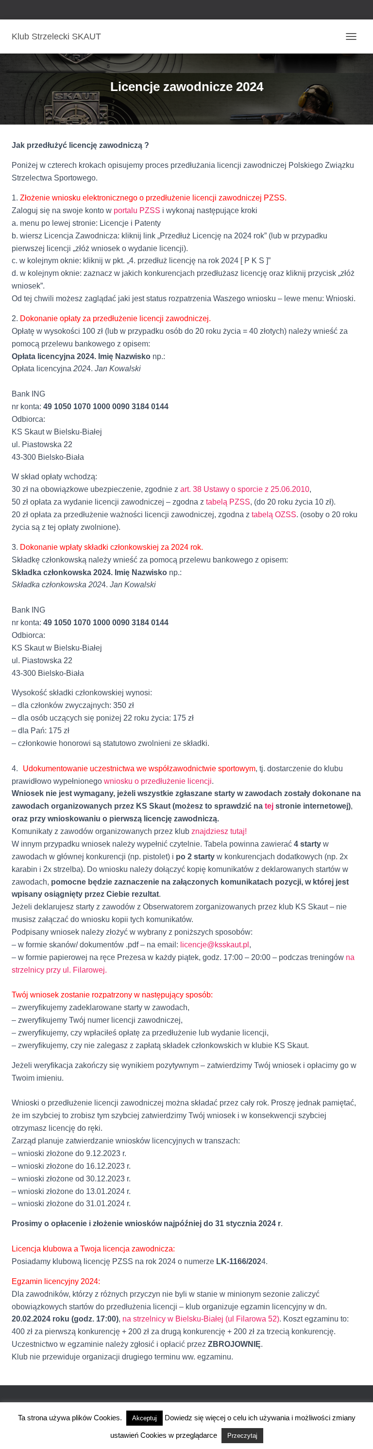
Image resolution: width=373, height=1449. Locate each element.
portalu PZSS (137, 210)
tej (269, 806)
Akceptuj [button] (144, 1418)
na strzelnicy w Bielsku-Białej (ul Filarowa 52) (200, 1319)
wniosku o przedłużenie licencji (158, 781)
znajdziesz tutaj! (219, 831)
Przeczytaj (242, 1435)
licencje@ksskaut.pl (214, 945)
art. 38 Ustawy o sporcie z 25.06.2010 (244, 489)
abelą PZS (226, 502)
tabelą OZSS (274, 514)
